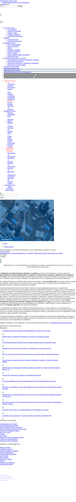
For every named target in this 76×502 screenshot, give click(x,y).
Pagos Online (4, 456)
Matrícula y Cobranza (13, 49)
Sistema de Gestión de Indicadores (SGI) (12, 437)
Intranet (2, 461)
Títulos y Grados (12, 53)
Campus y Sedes (12, 33)
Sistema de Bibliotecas (6, 452)
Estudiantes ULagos (9, 43)
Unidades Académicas (13, 34)
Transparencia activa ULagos (8, 1)
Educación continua (41, 253)
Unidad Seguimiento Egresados (9, 425)
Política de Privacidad (6, 464)
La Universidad (11, 29)
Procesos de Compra (6, 459)
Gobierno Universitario (14, 31)
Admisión (6, 38)
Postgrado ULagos (12, 56)
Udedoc (2, 434)
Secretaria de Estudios (13, 51)
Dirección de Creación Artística (16, 65)
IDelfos (9, 48)
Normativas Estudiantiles (7, 462)
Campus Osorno (8, 246)
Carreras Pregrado (12, 39)
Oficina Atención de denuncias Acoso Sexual (13, 429)
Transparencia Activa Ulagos (12, 70)
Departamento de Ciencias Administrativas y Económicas (17, 253)
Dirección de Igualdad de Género (9, 430)
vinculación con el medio (55, 253)
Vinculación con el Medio (11, 66)
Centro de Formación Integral (8, 439)
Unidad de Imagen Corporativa (9, 451)
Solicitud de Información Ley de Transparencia (15, 2)
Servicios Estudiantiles (14, 44)
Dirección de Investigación (15, 61)
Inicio (5, 243)
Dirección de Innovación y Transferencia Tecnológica (23, 63)
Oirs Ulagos (3, 436)
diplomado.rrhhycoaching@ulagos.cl (61, 323)
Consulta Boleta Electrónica (8, 454)
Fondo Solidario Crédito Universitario (18, 54)
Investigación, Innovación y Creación (15, 58)
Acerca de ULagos (9, 28)
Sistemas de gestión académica (9, 441)
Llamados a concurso (6, 449)
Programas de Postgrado (14, 41)
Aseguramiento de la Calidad (8, 424)
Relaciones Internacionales (11, 68)
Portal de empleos (5, 447)
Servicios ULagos (5, 432)
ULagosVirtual (4, 457)
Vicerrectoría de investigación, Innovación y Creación (23, 60)
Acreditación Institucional (14, 36)
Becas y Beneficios (13, 46)
